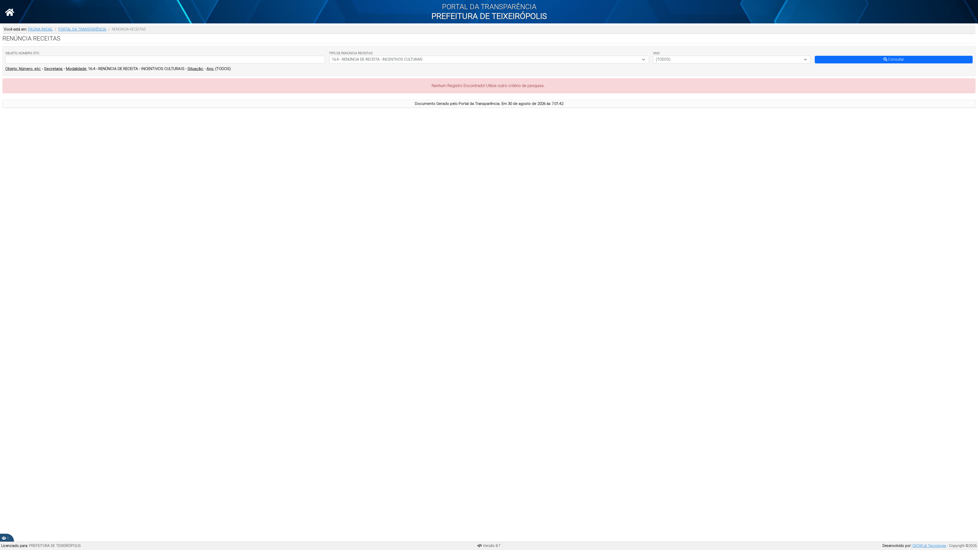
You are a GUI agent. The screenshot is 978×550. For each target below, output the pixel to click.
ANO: (656, 53)
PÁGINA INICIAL (40, 29)
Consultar (895, 59)
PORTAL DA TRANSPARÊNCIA (82, 29)
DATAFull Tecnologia (929, 546)
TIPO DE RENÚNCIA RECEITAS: (351, 53)
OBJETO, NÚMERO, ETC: (22, 53)
